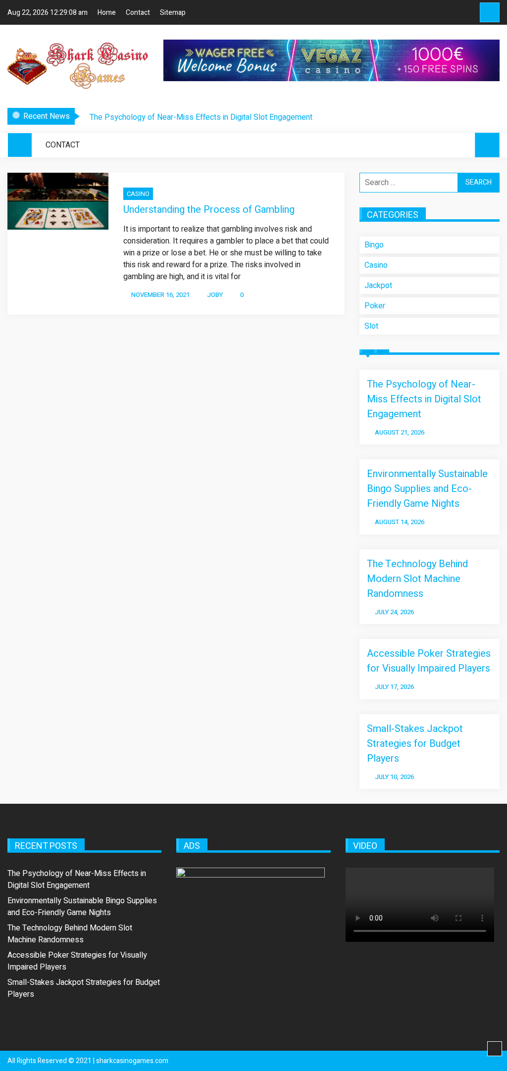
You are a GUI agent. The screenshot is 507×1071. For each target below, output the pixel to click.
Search (490, 12)
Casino (138, 193)
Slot (371, 326)
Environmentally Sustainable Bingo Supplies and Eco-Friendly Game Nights (427, 489)
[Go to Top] (495, 1049)
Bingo (374, 245)
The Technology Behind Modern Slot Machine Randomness (417, 579)
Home (107, 12)
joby (215, 294)
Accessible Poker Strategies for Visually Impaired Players (429, 661)
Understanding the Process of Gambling (209, 209)
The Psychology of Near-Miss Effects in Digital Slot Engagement (201, 117)
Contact (138, 12)
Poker (374, 306)
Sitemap (173, 12)
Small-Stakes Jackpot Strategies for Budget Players (415, 744)
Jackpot (378, 286)
